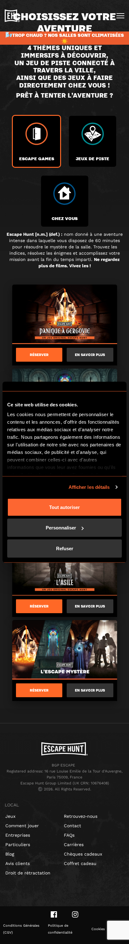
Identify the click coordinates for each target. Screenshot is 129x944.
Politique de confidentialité (60, 929)
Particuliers (17, 844)
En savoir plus (90, 354)
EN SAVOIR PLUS (90, 606)
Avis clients (17, 863)
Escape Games (36, 158)
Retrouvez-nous (80, 816)
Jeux (10, 816)
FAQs (69, 835)
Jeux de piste (92, 158)
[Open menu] (120, 15)
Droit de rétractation (27, 872)
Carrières (74, 844)
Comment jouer (22, 825)
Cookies (98, 929)
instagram (75, 914)
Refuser (64, 548)
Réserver (39, 354)
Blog (9, 853)
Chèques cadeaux (83, 853)
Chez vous (65, 218)
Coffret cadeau (80, 863)
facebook (54, 914)
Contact (72, 825)
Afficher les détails (89, 487)
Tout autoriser (64, 507)
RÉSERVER (39, 606)
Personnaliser (61, 527)
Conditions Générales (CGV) (21, 929)
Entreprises (17, 835)
